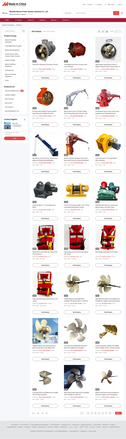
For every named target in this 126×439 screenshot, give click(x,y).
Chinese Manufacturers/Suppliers (39, 424)
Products (19, 20)
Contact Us (65, 20)
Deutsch (56, 427)
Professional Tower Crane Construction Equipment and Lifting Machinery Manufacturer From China (107, 113)
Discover (53, 20)
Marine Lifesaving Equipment (10, 75)
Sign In (84, 4)
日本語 (81, 427)
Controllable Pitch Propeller (13, 46)
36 (42, 413)
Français (34, 427)
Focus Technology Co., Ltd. (50, 431)
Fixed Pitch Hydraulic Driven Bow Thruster (45, 64)
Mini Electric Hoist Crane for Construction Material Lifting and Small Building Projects (45, 160)
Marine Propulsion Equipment (10, 41)
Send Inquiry (45, 78)
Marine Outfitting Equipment (10, 65)
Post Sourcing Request (122, 13)
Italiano (50, 427)
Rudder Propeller (10, 60)
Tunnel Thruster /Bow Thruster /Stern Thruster (12, 55)
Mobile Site (106, 424)
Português (27, 427)
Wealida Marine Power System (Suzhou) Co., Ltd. (28, 12)
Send (14, 138)
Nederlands (64, 427)
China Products (24, 424)
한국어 (76, 427)
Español (20, 427)
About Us (31, 20)
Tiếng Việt (105, 427)
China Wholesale (54, 424)
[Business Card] (24, 119)
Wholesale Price (66, 424)
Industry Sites (75, 424)
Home (7, 20)
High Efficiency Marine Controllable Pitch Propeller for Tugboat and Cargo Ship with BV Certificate (108, 301)
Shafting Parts (9, 70)
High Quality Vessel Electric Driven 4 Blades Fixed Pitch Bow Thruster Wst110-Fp (107, 67)
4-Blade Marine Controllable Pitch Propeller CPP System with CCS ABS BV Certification (76, 301)
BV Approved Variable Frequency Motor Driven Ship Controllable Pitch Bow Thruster (44, 113)
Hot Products (14, 424)
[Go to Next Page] (120, 31)
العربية (70, 427)
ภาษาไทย (92, 427)
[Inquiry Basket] (106, 4)
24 (38, 413)
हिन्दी (86, 427)
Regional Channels (86, 424)
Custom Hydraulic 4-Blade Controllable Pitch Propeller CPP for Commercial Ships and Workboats (107, 348)
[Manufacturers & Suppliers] (14, 4)
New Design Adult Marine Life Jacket (106, 252)
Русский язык (42, 427)
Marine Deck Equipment (12, 50)
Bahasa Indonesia (114, 427)
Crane (7, 80)
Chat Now (17, 125)
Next (117, 413)
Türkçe (98, 427)
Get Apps (112, 4)
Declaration (83, 431)
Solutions (42, 20)
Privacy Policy (92, 431)
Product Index (97, 424)
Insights (113, 424)
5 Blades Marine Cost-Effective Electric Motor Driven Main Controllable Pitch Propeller (44, 348)
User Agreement (74, 431)
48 (46, 413)
